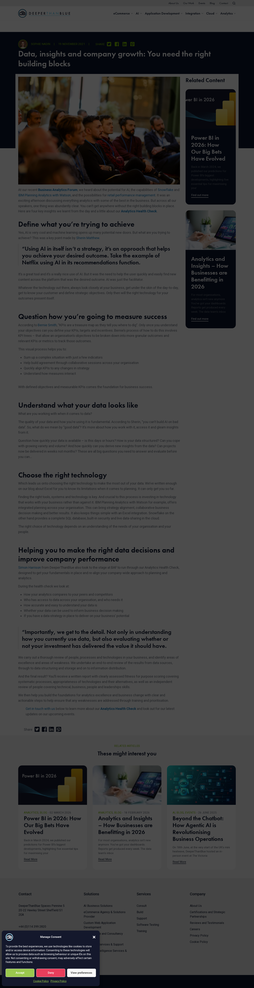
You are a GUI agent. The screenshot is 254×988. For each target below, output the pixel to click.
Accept (20, 972)
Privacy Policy (59, 981)
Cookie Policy (41, 981)
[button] (94, 937)
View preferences (81, 972)
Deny (51, 972)
